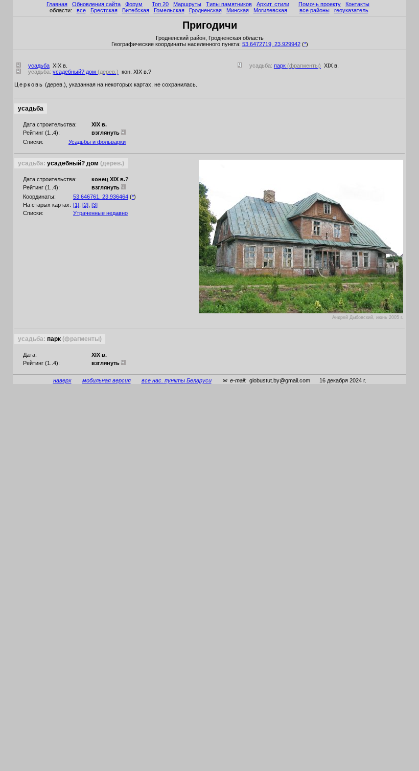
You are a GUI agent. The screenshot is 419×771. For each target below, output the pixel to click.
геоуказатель (351, 10)
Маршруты (187, 4)
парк (297, 65)
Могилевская (270, 10)
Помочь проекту (319, 4)
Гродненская (205, 10)
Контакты (357, 4)
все (81, 10)
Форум (134, 4)
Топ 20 (160, 4)
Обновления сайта (96, 4)
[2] (85, 205)
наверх (62, 380)
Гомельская (169, 10)
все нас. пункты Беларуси (177, 380)
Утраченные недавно (100, 213)
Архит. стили (273, 4)
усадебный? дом (86, 72)
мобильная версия (106, 380)
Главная (56, 4)
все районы (314, 10)
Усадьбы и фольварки (97, 142)
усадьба (39, 65)
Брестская (104, 10)
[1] (76, 205)
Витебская (135, 10)
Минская (237, 10)
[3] (94, 205)
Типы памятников (229, 4)
